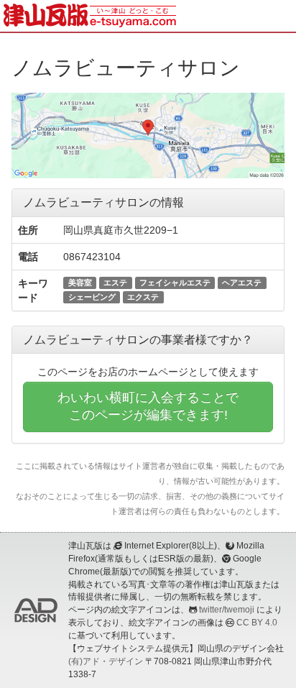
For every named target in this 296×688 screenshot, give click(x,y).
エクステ (143, 297)
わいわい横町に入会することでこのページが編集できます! (148, 406)
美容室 (80, 282)
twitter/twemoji (226, 610)
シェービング (92, 297)
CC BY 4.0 (256, 623)
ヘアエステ (242, 282)
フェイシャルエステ (175, 282)
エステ (115, 282)
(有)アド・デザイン (105, 661)
